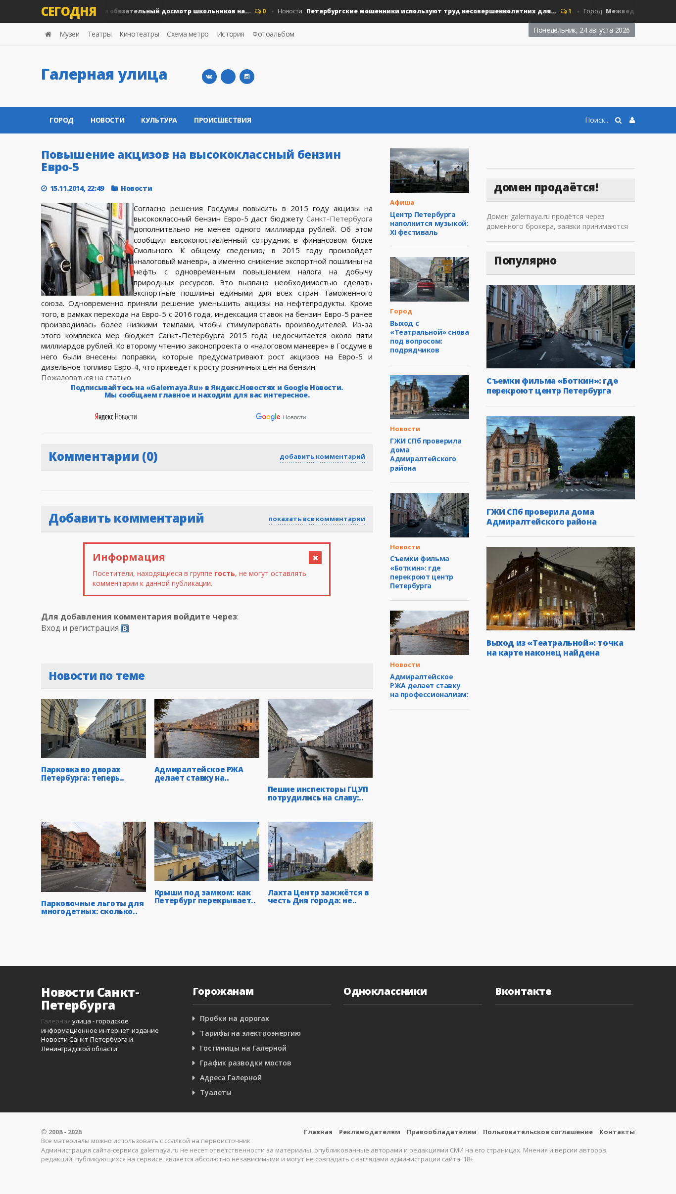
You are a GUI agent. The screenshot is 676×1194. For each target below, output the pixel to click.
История (230, 34)
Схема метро (188, 34)
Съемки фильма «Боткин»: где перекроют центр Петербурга (421, 572)
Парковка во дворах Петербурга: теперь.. (82, 773)
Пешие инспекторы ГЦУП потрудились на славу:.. (318, 793)
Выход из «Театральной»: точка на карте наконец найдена (554, 647)
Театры (100, 34)
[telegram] (228, 76)
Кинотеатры (139, 34)
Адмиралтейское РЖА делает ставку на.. (198, 773)
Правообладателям (442, 1131)
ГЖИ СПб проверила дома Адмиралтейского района (425, 454)
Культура (159, 120)
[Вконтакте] (209, 76)
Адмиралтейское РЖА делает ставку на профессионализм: (429, 685)
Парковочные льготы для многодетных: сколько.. (92, 907)
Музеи (69, 34)
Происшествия (222, 120)
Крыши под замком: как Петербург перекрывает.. (205, 896)
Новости (405, 11)
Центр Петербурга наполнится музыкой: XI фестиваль (429, 223)
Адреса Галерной (231, 1077)
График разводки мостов (245, 1062)
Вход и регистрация (80, 627)
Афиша (402, 202)
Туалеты (216, 1092)
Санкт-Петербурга (339, 218)
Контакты (617, 1131)
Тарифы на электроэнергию (250, 1033)
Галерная (56, 1021)
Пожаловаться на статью (86, 377)
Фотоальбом (273, 34)
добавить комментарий (322, 456)
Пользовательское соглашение (538, 1131)
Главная (318, 1131)
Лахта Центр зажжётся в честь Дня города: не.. (318, 896)
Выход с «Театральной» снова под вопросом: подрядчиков (429, 336)
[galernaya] (247, 76)
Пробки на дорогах (234, 1018)
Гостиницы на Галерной (243, 1048)
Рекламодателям (369, 1131)
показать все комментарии (317, 518)
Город (61, 120)
